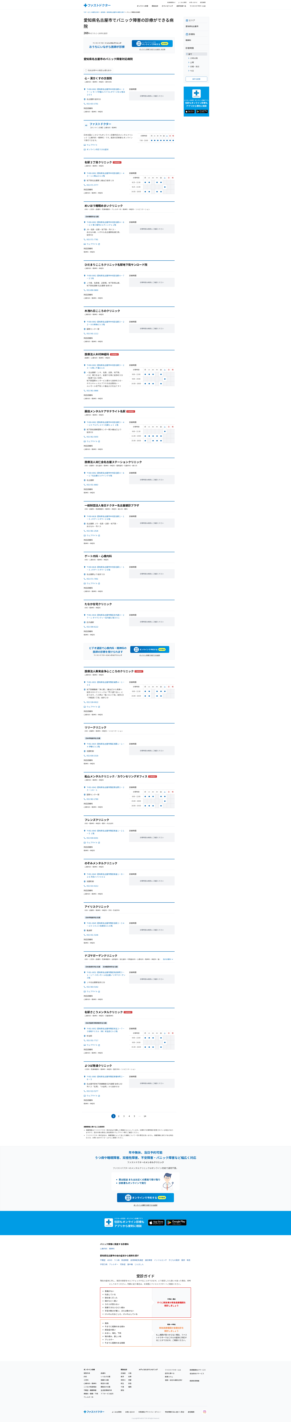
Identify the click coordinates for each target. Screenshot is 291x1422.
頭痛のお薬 (105, 1380)
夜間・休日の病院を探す (173, 1380)
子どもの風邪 (174, 1260)
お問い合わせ (193, 2)
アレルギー (113, 1264)
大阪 (129, 1373)
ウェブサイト (92, 144)
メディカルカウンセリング (148, 1369)
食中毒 (130, 1264)
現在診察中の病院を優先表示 (100, 70)
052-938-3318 (92, 755)
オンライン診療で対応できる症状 (149, 655)
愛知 (122, 1390)
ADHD (109, 1260)
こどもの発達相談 (90, 1387)
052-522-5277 (92, 1091)
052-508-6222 (92, 626)
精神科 (112, 1248)
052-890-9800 (92, 290)
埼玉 (122, 1383)
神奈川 (123, 1380)
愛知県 (103, 12)
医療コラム (169, 1377)
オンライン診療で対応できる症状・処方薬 (152, 49)
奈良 (129, 1383)
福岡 (129, 1387)
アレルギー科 (88, 1397)
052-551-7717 (92, 1040)
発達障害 (125, 1260)
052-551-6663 (92, 484)
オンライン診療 (142, 6)
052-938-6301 (92, 838)
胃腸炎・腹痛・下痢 (91, 1393)
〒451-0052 (105, 1030)
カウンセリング (167, 6)
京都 (129, 1380)
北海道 (123, 1373)
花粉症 (122, 1264)
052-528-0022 (92, 702)
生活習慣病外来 (106, 1390)
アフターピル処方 (107, 1393)
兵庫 (129, 1376)
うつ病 (116, 1260)
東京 (122, 1376)
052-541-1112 (92, 333)
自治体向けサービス (197, 1373)
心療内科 (103, 1248)
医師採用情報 (194, 1381)
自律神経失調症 (136, 1260)
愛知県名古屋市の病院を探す (116, 12)
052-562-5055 (92, 436)
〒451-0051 (106, 975)
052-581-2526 (92, 530)
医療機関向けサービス (198, 1370)
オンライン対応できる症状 (97, 149)
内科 (85, 1376)
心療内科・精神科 (90, 1383)
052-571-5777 (92, 185)
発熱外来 (87, 1373)
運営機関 (203, 2)
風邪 (183, 1260)
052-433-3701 (92, 103)
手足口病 (103, 1264)
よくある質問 (182, 2)
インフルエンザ (160, 1260)
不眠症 (102, 1260)
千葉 (122, 1387)
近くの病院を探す (93, 12)
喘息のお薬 (105, 1383)
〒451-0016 (105, 616)
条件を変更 (196, 79)
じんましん (139, 1264)
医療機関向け (171, 2)
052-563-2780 (92, 799)
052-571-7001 (92, 578)
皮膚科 (103, 1373)
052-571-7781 (92, 239)
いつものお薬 (105, 1376)
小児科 (86, 1380)
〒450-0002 (106, 92)
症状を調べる (181, 6)
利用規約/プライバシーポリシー (149, 1412)
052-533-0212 (92, 886)
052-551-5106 (92, 934)
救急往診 (155, 6)
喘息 (188, 1260)
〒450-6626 (105, 517)
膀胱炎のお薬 (105, 1387)
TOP (85, 12)
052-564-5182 (92, 986)
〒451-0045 (105, 924)
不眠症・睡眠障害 (90, 1390)
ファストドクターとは (198, 6)
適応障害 (148, 1260)
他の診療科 (167, 959)
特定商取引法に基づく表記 (174, 1412)
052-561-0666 (92, 390)
